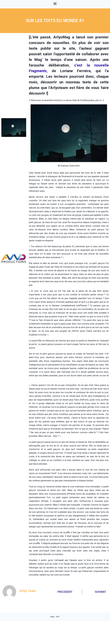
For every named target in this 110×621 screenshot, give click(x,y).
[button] (55, 3)
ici (100, 100)
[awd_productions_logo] (13, 270)
